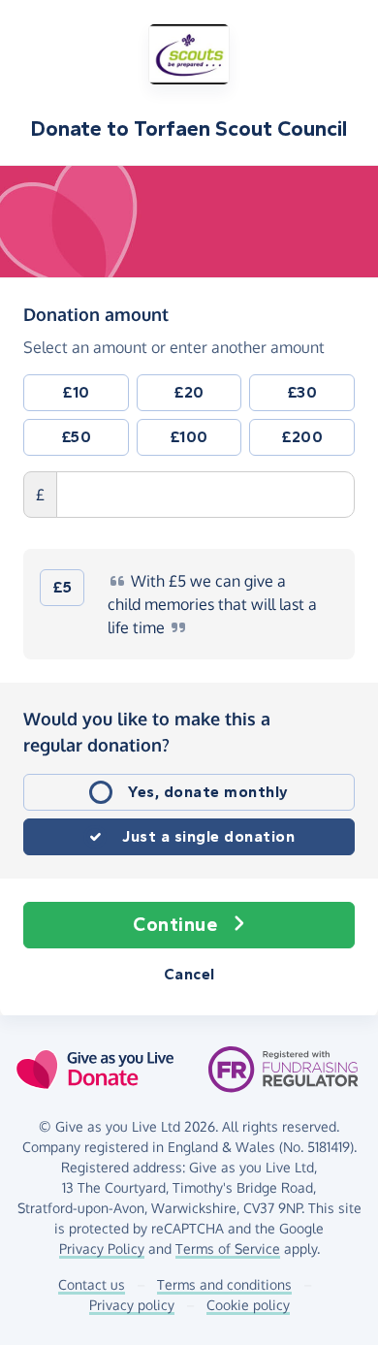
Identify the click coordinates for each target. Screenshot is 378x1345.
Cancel (189, 974)
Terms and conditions (224, 1284)
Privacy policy (131, 1305)
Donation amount (96, 314)
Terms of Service (227, 1248)
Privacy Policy (101, 1248)
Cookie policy (248, 1305)
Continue (175, 924)
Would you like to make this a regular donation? (146, 731)
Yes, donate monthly (208, 792)
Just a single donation (208, 836)
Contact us (91, 1284)
